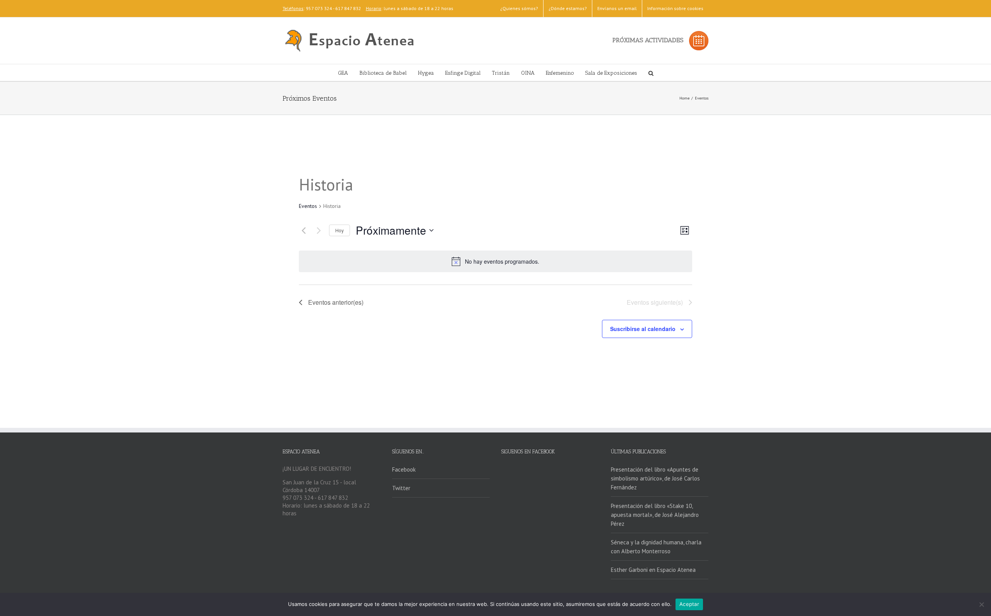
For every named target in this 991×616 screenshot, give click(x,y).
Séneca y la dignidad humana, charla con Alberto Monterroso (656, 547)
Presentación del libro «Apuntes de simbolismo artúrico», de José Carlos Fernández (655, 478)
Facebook (404, 469)
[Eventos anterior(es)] (303, 230)
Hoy (339, 230)
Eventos (308, 205)
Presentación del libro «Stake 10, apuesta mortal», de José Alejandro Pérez (655, 514)
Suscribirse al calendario (643, 329)
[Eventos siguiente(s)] (318, 230)
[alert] (495, 261)
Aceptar (689, 604)
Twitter (401, 488)
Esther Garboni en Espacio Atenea (653, 569)
